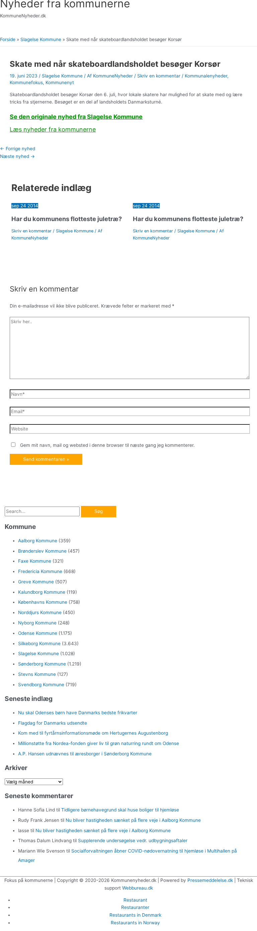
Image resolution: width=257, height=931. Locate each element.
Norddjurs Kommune (40, 612)
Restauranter (135, 907)
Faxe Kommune (34, 561)
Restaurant (135, 900)
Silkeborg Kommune (39, 643)
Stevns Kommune (37, 674)
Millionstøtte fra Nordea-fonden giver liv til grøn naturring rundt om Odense (98, 743)
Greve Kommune (36, 581)
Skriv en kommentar (158, 75)
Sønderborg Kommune (42, 664)
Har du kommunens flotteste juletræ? (66, 218)
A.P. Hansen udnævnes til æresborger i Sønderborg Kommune (85, 753)
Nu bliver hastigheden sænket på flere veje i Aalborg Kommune (133, 820)
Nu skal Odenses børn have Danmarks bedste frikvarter (77, 712)
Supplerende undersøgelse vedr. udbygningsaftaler (132, 840)
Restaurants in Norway (135, 922)
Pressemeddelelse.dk (210, 880)
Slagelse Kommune (62, 75)
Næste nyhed (17, 156)
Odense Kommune (37, 633)
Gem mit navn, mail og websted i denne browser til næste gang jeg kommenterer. (107, 445)
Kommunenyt (60, 82)
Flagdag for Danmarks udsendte (52, 723)
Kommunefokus (26, 82)
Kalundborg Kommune (41, 592)
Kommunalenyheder (206, 75)
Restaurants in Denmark (135, 915)
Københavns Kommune (42, 602)
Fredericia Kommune (40, 571)
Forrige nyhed (17, 148)
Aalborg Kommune (37, 540)
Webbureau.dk (137, 888)
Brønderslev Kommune (42, 551)
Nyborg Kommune (37, 622)
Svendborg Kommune (41, 684)
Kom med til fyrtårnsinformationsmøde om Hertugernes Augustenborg (93, 733)
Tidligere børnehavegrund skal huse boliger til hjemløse (120, 809)
